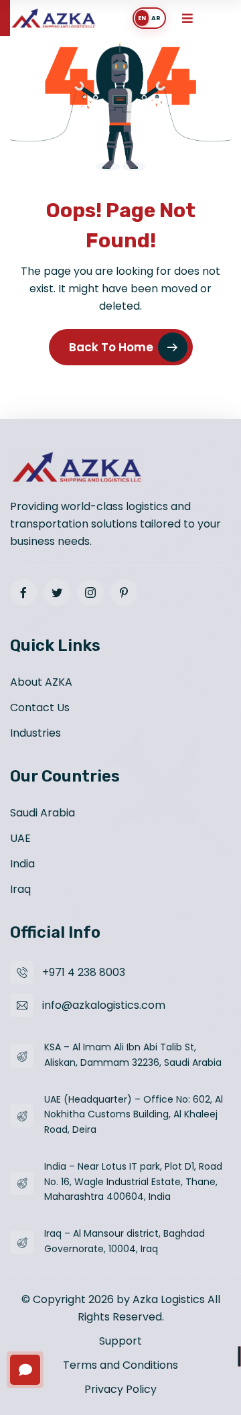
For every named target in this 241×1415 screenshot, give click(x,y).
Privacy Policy (120, 1389)
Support (120, 1341)
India (22, 863)
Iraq (20, 889)
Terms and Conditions (120, 1365)
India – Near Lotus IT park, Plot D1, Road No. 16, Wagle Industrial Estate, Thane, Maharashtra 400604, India (133, 1182)
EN (142, 18)
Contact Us (40, 707)
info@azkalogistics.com (103, 1005)
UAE (20, 838)
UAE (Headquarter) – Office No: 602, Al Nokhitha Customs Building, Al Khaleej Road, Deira (133, 1115)
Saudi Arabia (42, 812)
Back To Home (111, 347)
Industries (35, 733)
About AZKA (41, 682)
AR (156, 18)
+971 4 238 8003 (83, 972)
